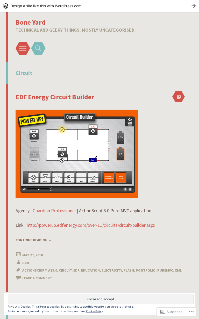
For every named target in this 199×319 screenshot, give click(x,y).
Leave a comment (37, 278)
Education (90, 270)
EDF (76, 270)
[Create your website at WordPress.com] (99, 6)
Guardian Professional (54, 211)
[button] (77, 154)
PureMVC (165, 270)
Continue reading (34, 240)
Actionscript (34, 270)
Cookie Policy (94, 311)
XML (178, 270)
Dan (25, 262)
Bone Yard (31, 22)
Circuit (65, 270)
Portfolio (145, 270)
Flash (129, 270)
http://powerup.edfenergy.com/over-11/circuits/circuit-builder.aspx (91, 225)
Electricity (112, 270)
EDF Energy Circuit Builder (55, 97)
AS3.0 (52, 270)
